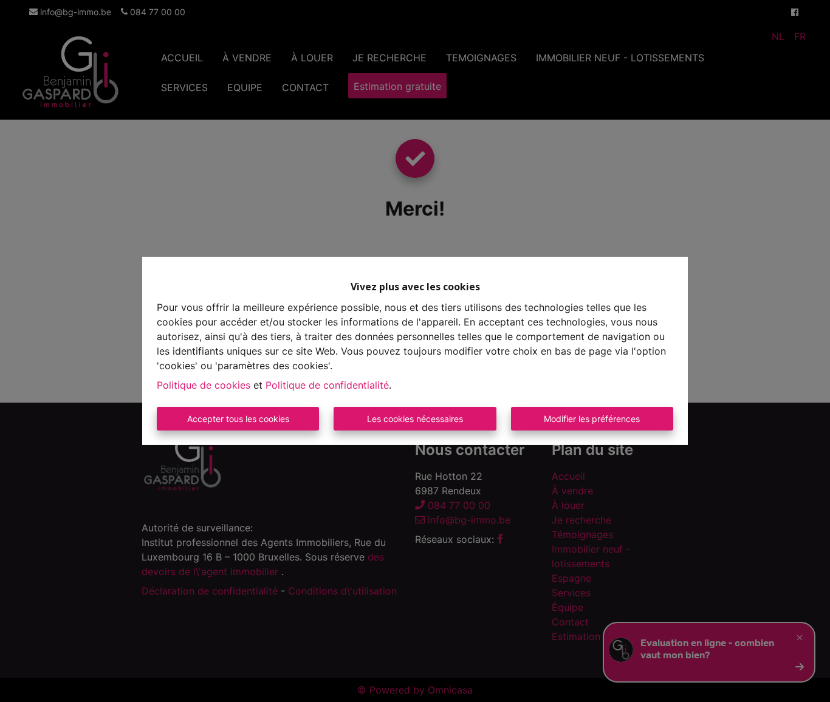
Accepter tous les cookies (238, 419)
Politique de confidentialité (327, 385)
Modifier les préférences (592, 419)
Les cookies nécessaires (415, 419)
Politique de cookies (203, 385)
